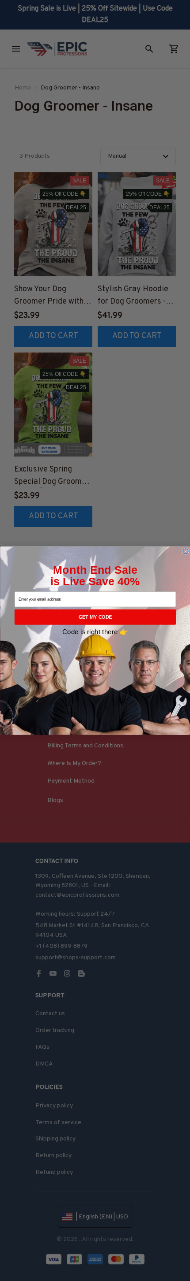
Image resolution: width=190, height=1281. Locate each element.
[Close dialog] (185, 550)
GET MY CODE (95, 617)
